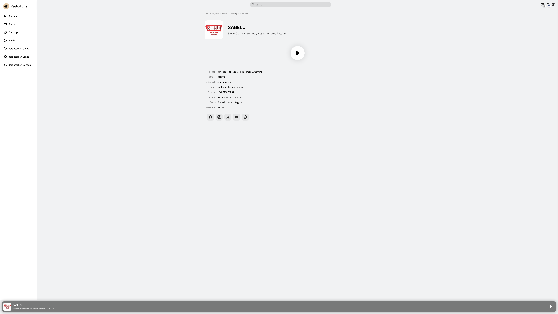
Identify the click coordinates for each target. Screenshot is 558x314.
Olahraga (13, 32)
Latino (230, 102)
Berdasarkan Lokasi (19, 56)
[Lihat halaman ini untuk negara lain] (547, 4)
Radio (207, 14)
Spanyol (221, 77)
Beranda (13, 16)
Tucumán (225, 14)
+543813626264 (225, 92)
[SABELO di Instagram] (219, 117)
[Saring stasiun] (553, 4)
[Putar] (298, 53)
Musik (11, 40)
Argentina (215, 14)
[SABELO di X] (227, 117)
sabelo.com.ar (224, 82)
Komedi (221, 102)
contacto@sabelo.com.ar (230, 87)
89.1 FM (221, 107)
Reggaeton (240, 102)
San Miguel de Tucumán (239, 14)
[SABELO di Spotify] (245, 117)
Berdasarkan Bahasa (19, 64)
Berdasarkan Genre (18, 48)
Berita (11, 24)
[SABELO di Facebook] (210, 117)
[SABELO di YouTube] (236, 117)
